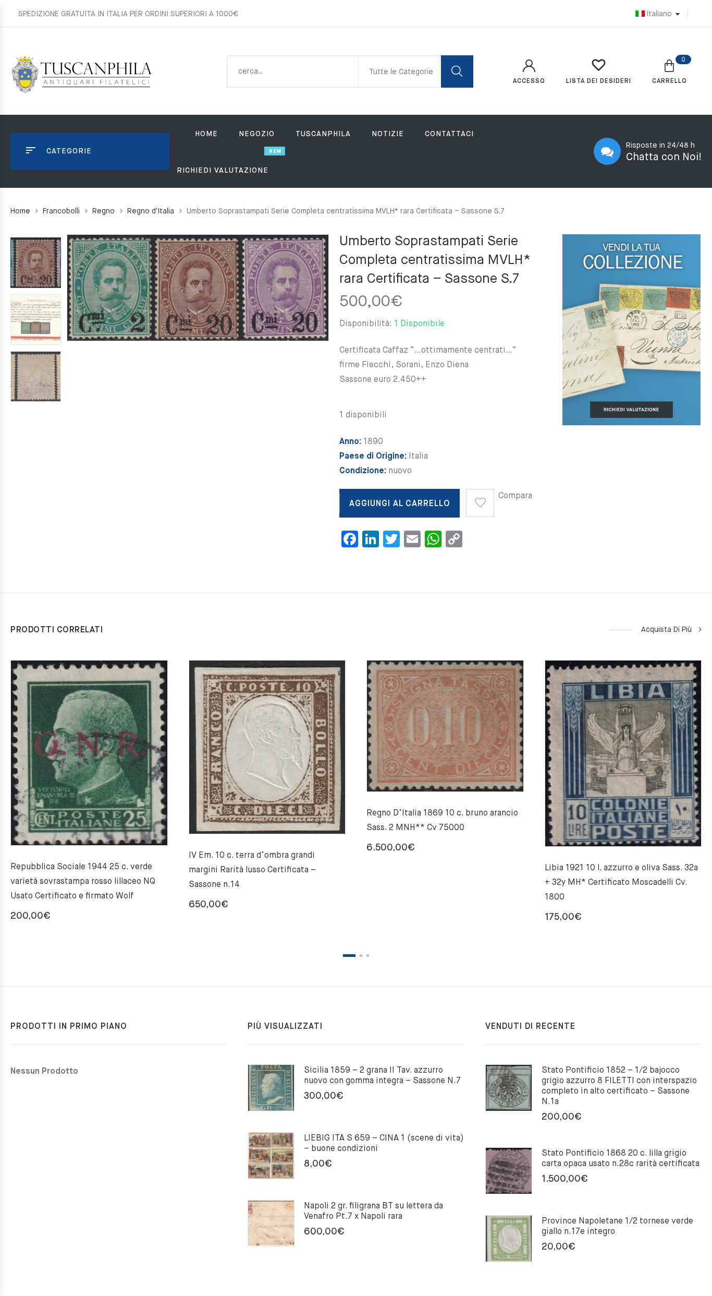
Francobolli (61, 211)
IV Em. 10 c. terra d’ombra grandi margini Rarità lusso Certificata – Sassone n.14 (252, 870)
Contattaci (449, 134)
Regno (103, 211)
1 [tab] (349, 955)
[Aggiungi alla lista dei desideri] (480, 499)
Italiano (659, 14)
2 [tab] (361, 955)
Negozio (257, 134)
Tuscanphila (323, 134)
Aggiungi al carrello (399, 504)
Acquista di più (666, 629)
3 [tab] (367, 955)
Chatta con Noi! (664, 157)
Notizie (388, 134)
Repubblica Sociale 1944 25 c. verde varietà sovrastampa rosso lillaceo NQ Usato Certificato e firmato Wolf (82, 882)
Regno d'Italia (150, 211)
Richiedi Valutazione (222, 170)
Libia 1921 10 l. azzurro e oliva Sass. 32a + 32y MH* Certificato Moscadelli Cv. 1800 (621, 883)
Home (206, 134)
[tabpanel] (89, 794)
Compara (515, 496)
